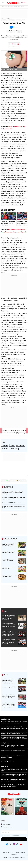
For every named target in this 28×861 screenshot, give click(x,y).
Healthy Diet (5, 449)
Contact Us (10, 852)
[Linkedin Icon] (17, 844)
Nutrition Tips (14, 449)
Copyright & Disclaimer (20, 852)
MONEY (10, 7)
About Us (5, 852)
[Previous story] (1, 430)
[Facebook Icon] (7, 844)
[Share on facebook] (9, 44)
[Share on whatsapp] (18, 44)
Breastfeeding (20, 445)
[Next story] (27, 430)
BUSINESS (4, 7)
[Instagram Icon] (14, 844)
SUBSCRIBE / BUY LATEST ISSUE (14, 839)
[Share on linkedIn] (15, 44)
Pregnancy (5, 445)
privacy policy (16, 835)
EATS (22, 7)
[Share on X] (12, 44)
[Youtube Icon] (21, 844)
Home (2, 18)
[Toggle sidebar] (4, 3)
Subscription (6, 824)
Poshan (8, 18)
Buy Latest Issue (7, 827)
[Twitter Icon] (10, 844)
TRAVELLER (17, 7)
